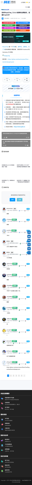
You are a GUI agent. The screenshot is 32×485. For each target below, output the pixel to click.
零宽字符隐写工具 (23, 27)
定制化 (25, 46)
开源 (14, 46)
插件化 (20, 46)
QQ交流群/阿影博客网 (8, 22)
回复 (28, 208)
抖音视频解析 (23, 30)
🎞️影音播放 (5, 9)
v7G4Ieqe (9, 219)
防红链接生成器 (8, 25)
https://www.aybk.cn (19, 126)
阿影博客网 (7, 18)
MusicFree (5, 46)
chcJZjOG (9, 330)
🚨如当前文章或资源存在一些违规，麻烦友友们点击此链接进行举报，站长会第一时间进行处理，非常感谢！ (16, 70)
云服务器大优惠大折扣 (8, 30)
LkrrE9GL (9, 230)
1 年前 (8, 210)
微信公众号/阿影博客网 (22, 22)
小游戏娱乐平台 (23, 25)
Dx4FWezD (9, 307)
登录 (15, 88)
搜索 (28, 7)
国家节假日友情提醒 (9, 27)
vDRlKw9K (9, 318)
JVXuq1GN (9, 362)
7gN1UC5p (9, 263)
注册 (19, 199)
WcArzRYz (9, 341)
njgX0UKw (9, 274)
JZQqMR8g (9, 285)
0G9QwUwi (9, 351)
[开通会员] (29, 236)
